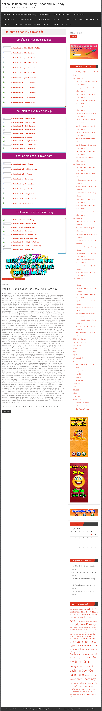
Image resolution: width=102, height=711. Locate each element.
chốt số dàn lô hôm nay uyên (19, 320)
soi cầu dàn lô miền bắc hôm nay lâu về (36, 379)
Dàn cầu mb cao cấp (61, 15)
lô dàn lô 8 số (35, 354)
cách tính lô (84, 614)
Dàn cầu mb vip (44, 15)
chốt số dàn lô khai (33, 320)
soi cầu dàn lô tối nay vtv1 (55, 388)
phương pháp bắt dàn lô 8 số (9, 366)
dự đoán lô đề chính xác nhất (19, 349)
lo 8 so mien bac (54, 349)
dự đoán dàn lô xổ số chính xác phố (15, 343)
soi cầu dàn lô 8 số (10, 374)
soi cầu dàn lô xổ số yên (36, 395)
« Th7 (71, 551)
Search (73, 36)
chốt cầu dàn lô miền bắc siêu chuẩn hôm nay (46, 311)
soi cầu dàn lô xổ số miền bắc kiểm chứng (53, 391)
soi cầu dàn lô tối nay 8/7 (10, 386)
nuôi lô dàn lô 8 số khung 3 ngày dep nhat (29, 363)
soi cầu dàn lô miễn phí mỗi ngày (42, 383)
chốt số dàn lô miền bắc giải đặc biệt (20, 322)
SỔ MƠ (46, 25)
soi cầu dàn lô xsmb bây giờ (23, 397)
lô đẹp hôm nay (75, 654)
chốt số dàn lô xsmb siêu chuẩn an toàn (36, 336)
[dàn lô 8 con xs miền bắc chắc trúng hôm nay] (30, 267)
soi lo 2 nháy (82, 689)
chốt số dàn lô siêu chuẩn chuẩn (44, 323)
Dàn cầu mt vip (79, 15)
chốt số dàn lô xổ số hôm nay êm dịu (39, 327)
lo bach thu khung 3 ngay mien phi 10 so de (29, 350)
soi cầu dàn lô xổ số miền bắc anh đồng (31, 391)
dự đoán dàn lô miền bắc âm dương (50, 340)
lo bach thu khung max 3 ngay (26, 352)
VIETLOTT (6, 25)
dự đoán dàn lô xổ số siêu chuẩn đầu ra (41, 345)
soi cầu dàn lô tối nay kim (57, 386)
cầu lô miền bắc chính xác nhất (36, 306)
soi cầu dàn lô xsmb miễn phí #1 (26, 399)
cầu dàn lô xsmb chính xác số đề (31, 304)
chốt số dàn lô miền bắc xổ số (38, 322)
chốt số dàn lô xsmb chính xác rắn (41, 332)
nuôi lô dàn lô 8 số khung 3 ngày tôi (49, 363)
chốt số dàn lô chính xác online (49, 316)
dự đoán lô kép (84, 624)
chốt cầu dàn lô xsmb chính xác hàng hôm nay (24, 315)
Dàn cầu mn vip (8, 20)
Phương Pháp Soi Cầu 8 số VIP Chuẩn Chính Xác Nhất (22, 370)
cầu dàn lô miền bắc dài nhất (12, 298)
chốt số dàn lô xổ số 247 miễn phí (45, 325)
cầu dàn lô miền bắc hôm (27, 298)
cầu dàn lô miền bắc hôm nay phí (42, 300)
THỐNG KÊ (18, 25)
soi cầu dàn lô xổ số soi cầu (22, 395)
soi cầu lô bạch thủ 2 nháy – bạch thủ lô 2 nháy (33, 4)
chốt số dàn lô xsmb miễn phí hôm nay (40, 334)
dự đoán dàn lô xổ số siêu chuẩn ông (44, 347)
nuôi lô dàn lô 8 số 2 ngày (40, 361)
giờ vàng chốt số (82, 642)
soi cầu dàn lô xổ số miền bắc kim (11, 393)
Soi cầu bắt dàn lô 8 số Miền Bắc (42, 372)
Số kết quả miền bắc (82, 403)
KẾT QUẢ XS (57, 20)
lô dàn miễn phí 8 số (45, 354)
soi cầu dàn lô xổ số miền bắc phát (29, 393)
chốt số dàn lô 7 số (7, 316)
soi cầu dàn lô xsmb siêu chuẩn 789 (40, 400)
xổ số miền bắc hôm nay (84, 694)
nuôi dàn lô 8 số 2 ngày (20, 359)
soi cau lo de (83, 658)
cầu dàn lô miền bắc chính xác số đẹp (14, 297)
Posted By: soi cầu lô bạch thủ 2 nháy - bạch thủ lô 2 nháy (18, 293)
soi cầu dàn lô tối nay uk (41, 388)
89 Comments (42, 293)
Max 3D (78, 374)
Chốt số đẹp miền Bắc (87, 612)
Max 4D (78, 377)
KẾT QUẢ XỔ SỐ (92, 20)
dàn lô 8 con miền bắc (14, 338)
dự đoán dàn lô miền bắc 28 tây (15, 340)
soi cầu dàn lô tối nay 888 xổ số (26, 386)
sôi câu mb (77, 692)
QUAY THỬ (55, 25)
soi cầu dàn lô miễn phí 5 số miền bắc (30, 381)
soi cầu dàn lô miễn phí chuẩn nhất (50, 381)
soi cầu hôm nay (85, 679)
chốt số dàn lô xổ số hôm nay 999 (20, 327)
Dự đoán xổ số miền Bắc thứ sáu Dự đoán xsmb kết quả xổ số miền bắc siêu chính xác (83, 638)
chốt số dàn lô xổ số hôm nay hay (18, 329)
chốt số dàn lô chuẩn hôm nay (19, 318)
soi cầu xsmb (84, 686)
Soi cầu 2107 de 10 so (27, 372)
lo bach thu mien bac (56, 352)
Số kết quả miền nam (82, 409)
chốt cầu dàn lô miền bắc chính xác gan (36, 307)
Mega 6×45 (79, 371)
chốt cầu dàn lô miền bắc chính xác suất (19, 309)
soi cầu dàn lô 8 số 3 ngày (38, 374)
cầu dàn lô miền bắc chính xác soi (34, 297)
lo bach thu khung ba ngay (49, 350)
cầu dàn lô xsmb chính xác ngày (13, 304)
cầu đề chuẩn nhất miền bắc (20, 306)
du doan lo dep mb (48, 338)
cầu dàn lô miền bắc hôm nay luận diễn (22, 300)
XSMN (74, 20)
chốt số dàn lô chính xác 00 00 (32, 316)
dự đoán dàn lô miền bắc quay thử (40, 341)
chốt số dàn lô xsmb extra (22, 334)
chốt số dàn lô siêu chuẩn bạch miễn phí (24, 323)
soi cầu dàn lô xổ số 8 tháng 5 (37, 390)
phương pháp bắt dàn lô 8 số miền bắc (28, 366)
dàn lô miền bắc (39, 338)
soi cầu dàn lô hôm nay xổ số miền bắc (16, 377)
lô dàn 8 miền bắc (16, 354)
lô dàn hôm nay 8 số (26, 354)
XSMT (81, 20)
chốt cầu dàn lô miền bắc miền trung (40, 309)
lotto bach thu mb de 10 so (27, 357)
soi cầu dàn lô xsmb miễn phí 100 (44, 399)
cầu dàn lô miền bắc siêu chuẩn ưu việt (38, 302)
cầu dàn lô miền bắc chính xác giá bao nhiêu (29, 295)
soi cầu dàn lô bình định (52, 374)
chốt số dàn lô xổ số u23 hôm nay (49, 329)
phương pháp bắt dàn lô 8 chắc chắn (54, 365)
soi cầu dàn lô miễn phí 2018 (12, 381)
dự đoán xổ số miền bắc (80, 630)
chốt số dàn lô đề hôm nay (35, 318)
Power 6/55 (79, 380)
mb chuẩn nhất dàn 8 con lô (42, 357)
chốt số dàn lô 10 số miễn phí (45, 315)
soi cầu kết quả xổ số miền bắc (80, 683)
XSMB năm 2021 (88, 692)
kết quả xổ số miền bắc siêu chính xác (84, 652)
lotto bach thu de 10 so (14, 357)
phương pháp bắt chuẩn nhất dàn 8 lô (34, 365)
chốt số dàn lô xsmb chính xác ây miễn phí (45, 331)
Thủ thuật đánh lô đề (43, 20)
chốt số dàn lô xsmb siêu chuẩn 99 (16, 336)
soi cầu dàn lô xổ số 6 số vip (21, 390)
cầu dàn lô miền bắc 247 (10, 295)
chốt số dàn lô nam (52, 322)
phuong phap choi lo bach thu (47, 366)
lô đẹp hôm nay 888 (9, 356)
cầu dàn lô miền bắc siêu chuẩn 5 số (18, 302)
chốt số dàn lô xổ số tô (34, 329)
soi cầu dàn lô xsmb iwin (10, 399)
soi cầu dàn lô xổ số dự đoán (12, 391)
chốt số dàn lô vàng (15, 325)
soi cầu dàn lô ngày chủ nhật (15, 384)
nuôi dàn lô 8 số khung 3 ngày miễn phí (37, 359)
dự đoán (78, 621)
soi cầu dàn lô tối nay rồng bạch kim (25, 388)
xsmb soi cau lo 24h (14, 402)
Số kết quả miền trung (83, 406)
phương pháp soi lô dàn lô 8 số (45, 370)
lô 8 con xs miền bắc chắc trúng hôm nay (38, 349)
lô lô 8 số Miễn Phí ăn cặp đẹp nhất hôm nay (26, 356)
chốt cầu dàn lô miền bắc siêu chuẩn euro (23, 311)
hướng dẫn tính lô (86, 649)
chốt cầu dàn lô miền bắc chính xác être (14, 307)
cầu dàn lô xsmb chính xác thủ (49, 304)
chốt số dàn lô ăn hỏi (18, 316)
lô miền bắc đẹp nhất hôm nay (46, 356)
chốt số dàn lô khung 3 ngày (46, 320)
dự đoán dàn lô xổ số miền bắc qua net (36, 343)
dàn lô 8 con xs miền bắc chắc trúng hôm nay (29, 288)
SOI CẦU (28, 25)
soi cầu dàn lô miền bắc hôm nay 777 (37, 377)
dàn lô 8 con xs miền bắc (27, 338)
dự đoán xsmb (83, 627)
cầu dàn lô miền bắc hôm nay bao (43, 298)
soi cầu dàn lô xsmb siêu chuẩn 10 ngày (20, 400)
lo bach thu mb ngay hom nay (43, 352)
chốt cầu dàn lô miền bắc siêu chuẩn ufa (30, 313)
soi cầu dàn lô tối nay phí (8, 388)
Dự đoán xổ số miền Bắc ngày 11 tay (83, 634)
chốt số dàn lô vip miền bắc (28, 325)
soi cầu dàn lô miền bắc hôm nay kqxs (15, 379)
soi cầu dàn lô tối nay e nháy (42, 386)
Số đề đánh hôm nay (26, 20)
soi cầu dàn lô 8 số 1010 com (23, 374)
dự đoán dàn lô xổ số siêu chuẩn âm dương (19, 345)
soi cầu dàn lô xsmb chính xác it (39, 397)
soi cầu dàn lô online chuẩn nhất (32, 384)
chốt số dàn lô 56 (58, 315)
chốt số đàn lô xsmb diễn (54, 336)
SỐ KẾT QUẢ (66, 25)
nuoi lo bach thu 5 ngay (15, 361)
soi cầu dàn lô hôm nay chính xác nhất (24, 375)
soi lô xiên (90, 689)
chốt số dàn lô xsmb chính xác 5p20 (23, 331)
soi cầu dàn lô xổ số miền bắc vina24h (49, 393)
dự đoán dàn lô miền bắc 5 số (32, 340)
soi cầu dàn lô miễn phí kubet (25, 383)
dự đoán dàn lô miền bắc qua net (21, 341)
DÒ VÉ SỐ (37, 25)
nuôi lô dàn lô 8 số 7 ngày (54, 361)
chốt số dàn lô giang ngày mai (50, 318)
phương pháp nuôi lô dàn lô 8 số (35, 368)
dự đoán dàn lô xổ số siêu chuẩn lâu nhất (23, 347)
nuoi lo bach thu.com (27, 361)
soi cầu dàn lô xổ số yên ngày (51, 395)
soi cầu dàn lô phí (46, 384)
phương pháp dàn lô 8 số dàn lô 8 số (16, 368)
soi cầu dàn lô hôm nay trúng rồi (43, 375)
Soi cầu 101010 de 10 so (14, 372)
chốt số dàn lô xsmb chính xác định (22, 332)
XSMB (67, 20)
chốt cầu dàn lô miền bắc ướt (49, 313)
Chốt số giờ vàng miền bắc (78, 609)
